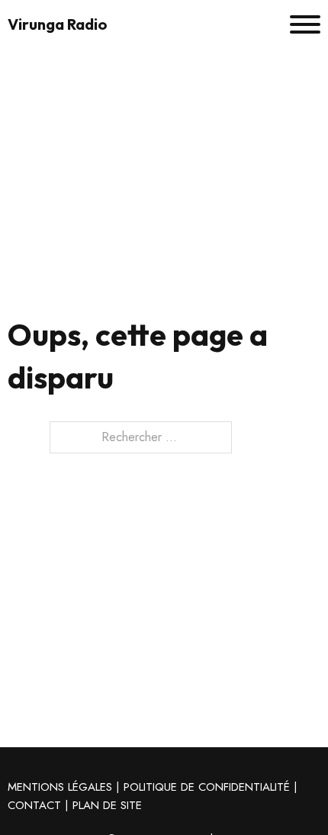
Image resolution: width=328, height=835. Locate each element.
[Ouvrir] (305, 24)
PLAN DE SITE (107, 805)
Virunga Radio (58, 24)
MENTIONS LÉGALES (60, 787)
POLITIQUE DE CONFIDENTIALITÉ (207, 787)
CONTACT (34, 805)
